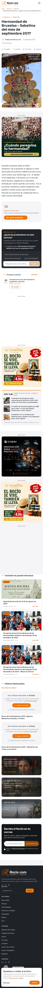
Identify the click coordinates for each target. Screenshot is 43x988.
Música (4, 917)
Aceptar (34, 982)
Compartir (7, 49)
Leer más (35, 606)
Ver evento (16, 287)
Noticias (9, 9)
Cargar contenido (22, 705)
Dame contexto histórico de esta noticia (16, 254)
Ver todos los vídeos (9, 688)
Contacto (5, 943)
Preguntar (34, 264)
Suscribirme (31, 843)
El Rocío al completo (8, 910)
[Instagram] (8, 885)
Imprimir (38, 49)
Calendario (34, 274)
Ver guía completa (14, 217)
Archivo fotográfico (8, 950)
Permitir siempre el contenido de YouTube (22, 709)
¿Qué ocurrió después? (31, 258)
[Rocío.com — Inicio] (10, 3)
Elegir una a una (13, 978)
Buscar (4, 936)
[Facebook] (2, 885)
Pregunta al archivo (8, 933)
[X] (5, 885)
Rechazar (6, 982)
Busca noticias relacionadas (13, 258)
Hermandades (6, 907)
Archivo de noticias (8, 947)
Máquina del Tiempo (8, 930)
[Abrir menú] (39, 3)
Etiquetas (5, 954)
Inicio (3, 9)
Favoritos (5, 940)
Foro (3, 921)
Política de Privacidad (18, 848)
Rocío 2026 (5, 900)
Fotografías (5, 914)
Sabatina (16, 17)
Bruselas (16, 9)
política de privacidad (30, 700)
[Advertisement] (21, 319)
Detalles (20, 978)
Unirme (29, 890)
